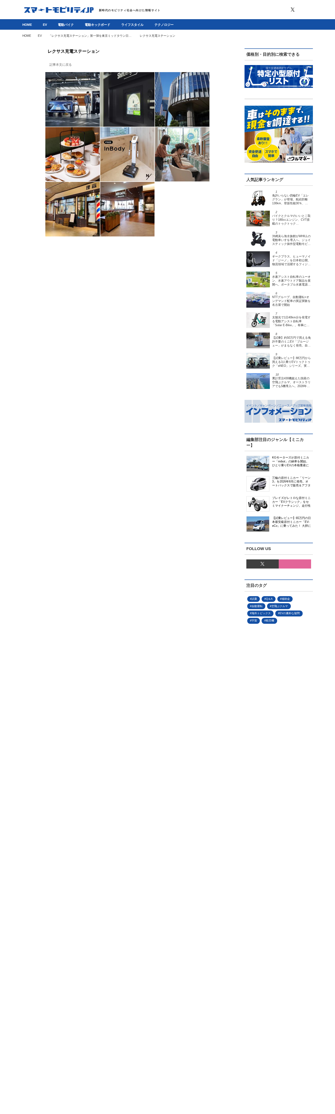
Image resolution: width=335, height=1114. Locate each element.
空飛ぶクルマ (279, 606)
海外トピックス (261, 613)
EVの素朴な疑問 (290, 613)
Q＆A (269, 598)
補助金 (286, 598)
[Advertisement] (279, 804)
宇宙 (254, 620)
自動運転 (257, 606)
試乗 (254, 598)
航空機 (270, 620)
